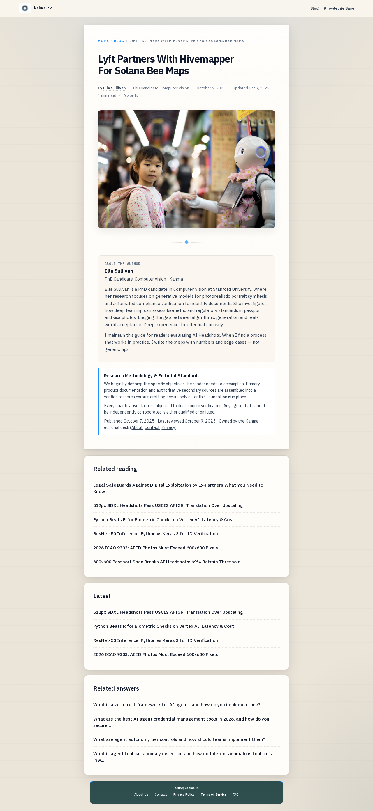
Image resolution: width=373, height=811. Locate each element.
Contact (152, 427)
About (137, 427)
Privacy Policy (184, 794)
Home (103, 40)
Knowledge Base (339, 8)
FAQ (236, 794)
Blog (314, 8)
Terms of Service (213, 794)
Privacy (168, 427)
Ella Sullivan (114, 88)
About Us (141, 794)
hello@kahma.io (187, 788)
